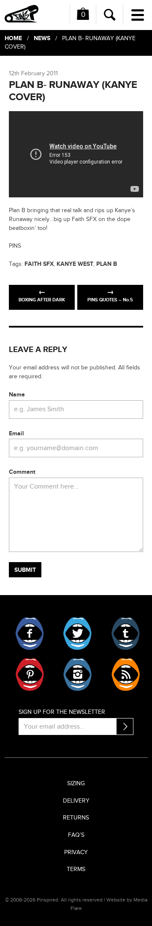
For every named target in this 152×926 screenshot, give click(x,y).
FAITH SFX (39, 264)
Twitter (77, 633)
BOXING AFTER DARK (42, 300)
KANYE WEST (75, 264)
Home (13, 38)
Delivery (76, 801)
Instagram (77, 674)
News (42, 38)
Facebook (29, 633)
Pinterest (29, 674)
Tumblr (125, 633)
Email (16, 433)
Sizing (76, 783)
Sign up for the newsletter (62, 712)
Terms (76, 869)
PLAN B (106, 264)
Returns (76, 817)
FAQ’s (76, 835)
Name (17, 394)
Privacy (76, 852)
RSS (125, 674)
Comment (22, 471)
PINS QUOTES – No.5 (110, 300)
